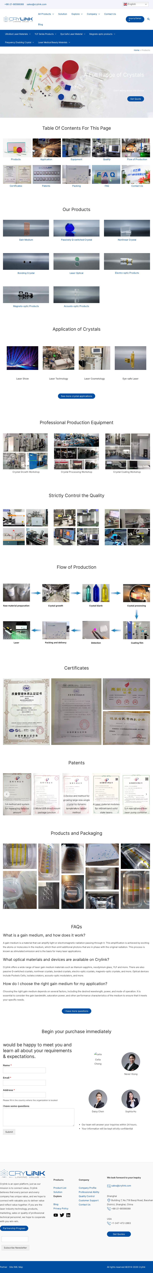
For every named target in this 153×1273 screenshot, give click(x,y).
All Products (44, 14)
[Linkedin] (68, 1215)
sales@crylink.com (36, 4)
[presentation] (52, 14)
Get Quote (135, 98)
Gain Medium (26, 239)
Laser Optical (76, 273)
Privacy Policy (60, 1208)
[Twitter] (62, 1215)
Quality (106, 159)
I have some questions (16, 1106)
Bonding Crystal (26, 273)
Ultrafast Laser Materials (16, 34)
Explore (76, 14)
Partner (3, 1267)
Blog (40, 24)
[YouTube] (55, 1215)
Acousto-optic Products (76, 306)
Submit (9, 1131)
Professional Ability (89, 1192)
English (131, 4)
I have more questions (76, 1011)
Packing (76, 185)
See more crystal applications (76, 396)
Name (7, 1065)
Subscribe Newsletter (15, 1247)
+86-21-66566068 (14, 4)
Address (9, 1090)
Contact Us (110, 14)
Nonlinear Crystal (127, 239)
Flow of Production (137, 159)
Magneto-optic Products (26, 306)
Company (92, 14)
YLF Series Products (44, 34)
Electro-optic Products (127, 272)
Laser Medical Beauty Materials (52, 42)
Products (16, 159)
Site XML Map (16, 1267)
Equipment (76, 159)
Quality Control (87, 1196)
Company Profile (87, 1187)
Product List (59, 1187)
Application (46, 159)
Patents (46, 185)
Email (7, 1077)
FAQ (107, 185)
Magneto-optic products (100, 34)
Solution (62, 14)
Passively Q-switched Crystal (76, 239)
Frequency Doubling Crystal (18, 42)
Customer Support (88, 1200)
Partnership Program (14, 1228)
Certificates (16, 185)
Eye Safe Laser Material (71, 34)
